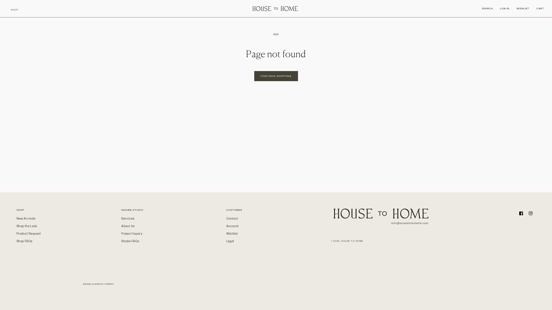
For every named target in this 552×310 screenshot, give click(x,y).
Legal (230, 241)
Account (232, 226)
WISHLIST (523, 8)
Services (128, 218)
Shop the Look (27, 226)
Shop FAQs (25, 241)
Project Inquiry (131, 234)
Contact (232, 218)
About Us (128, 226)
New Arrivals (26, 218)
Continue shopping (276, 76)
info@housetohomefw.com (409, 223)
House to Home (352, 241)
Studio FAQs (130, 241)
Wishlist (232, 234)
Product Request (29, 234)
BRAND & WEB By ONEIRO (98, 284)
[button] (487, 8)
